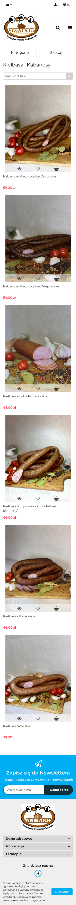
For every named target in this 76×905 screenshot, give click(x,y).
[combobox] (38, 76)
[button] (67, 5)
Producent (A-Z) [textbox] (16, 76)
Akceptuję (62, 892)
